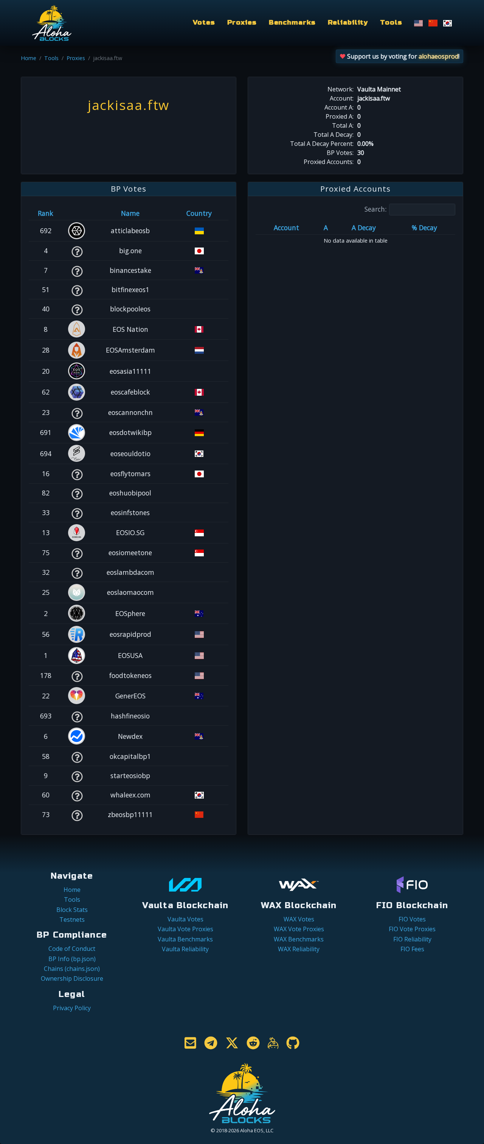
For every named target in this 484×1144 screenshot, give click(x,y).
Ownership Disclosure (72, 978)
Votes (204, 22)
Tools (391, 22)
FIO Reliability (412, 939)
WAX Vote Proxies (299, 929)
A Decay (364, 227)
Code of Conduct (71, 948)
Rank (45, 213)
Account (286, 227)
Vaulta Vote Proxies (185, 929)
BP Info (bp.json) (72, 959)
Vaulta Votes (185, 919)
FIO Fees (412, 949)
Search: (375, 209)
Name (130, 213)
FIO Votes (412, 919)
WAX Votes (299, 919)
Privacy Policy (72, 1008)
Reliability (348, 22)
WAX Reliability (299, 949)
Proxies (242, 22)
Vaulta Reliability (185, 949)
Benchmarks (292, 22)
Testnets (72, 919)
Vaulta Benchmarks (185, 939)
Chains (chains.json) (72, 968)
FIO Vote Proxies (412, 929)
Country (199, 213)
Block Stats (72, 910)
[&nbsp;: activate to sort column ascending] (77, 213)
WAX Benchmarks (299, 939)
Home (28, 58)
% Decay (424, 227)
